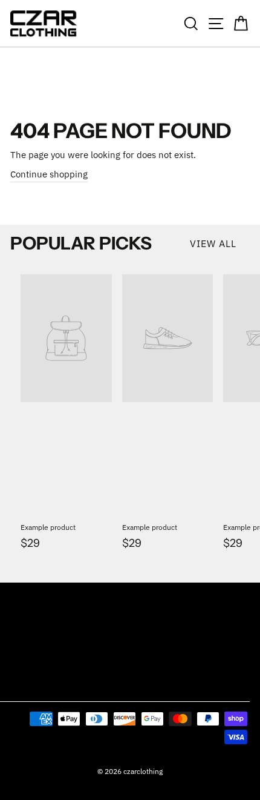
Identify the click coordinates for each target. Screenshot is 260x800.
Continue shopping (49, 174)
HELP (18, 626)
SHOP (19, 596)
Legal (20, 685)
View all (213, 243)
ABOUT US (27, 656)
